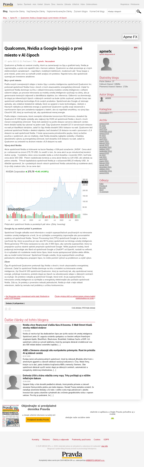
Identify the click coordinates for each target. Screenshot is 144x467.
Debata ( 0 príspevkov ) (15, 303)
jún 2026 (102, 128)
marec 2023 (104, 141)
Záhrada (67, 4)
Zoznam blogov (81, 11)
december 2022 (105, 147)
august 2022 (104, 153)
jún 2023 (102, 137)
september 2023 (105, 132)
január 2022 (104, 165)
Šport (101, 190)
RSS (135, 48)
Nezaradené (50, 61)
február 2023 (104, 143)
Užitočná (75, 4)
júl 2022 (102, 155)
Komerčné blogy (97, 11)
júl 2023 (102, 135)
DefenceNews (91, 4)
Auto (34, 4)
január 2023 (104, 145)
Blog (5, 11)
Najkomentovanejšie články (59, 11)
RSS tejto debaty (88, 308)
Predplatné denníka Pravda (38, 420)
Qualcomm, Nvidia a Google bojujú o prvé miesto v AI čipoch (44, 18)
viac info (104, 446)
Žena (53, 4)
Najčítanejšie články (36, 11)
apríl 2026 (103, 130)
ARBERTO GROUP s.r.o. (95, 460)
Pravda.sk (103, 186)
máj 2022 (103, 157)
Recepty (102, 188)
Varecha (60, 4)
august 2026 (104, 124)
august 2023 (104, 134)
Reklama (46, 440)
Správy (19, 4)
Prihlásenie (135, 4)
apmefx (41, 61)
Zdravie (47, 4)
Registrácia (125, 4)
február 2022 (104, 163)
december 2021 (105, 167)
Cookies (97, 440)
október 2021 (104, 169)
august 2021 (104, 173)
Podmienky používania (81, 440)
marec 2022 (104, 161)
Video (82, 4)
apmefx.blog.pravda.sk (107, 54)
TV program (103, 192)
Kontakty (35, 440)
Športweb (27, 4)
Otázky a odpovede (61, 440)
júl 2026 (102, 126)
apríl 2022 (103, 159)
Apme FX (13, 18)
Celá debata (76, 308)
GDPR (106, 440)
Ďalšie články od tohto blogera (26, 320)
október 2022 (104, 149)
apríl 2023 (103, 139)
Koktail (40, 4)
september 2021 (105, 171)
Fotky (101, 184)
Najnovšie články (17, 11)
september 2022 (105, 151)
